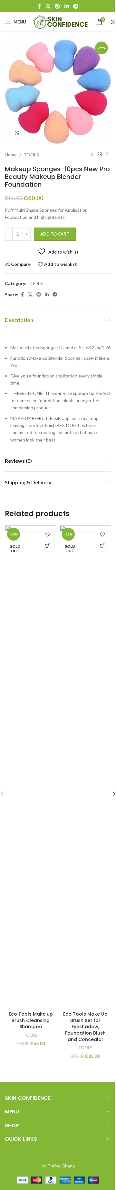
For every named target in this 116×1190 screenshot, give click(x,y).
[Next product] (107, 155)
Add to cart (54, 234)
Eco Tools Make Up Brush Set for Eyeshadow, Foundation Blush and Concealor (85, 1026)
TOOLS (31, 154)
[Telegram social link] (75, 6)
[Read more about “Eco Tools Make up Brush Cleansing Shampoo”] (47, 545)
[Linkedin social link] (66, 6)
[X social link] (48, 6)
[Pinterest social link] (57, 6)
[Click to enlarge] (17, 132)
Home (11, 154)
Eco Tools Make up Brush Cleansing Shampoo (31, 1020)
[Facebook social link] (39, 6)
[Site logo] (61, 21)
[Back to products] (99, 155)
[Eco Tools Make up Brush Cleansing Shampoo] (30, 766)
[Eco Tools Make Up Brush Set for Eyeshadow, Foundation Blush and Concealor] (85, 766)
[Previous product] (92, 155)
